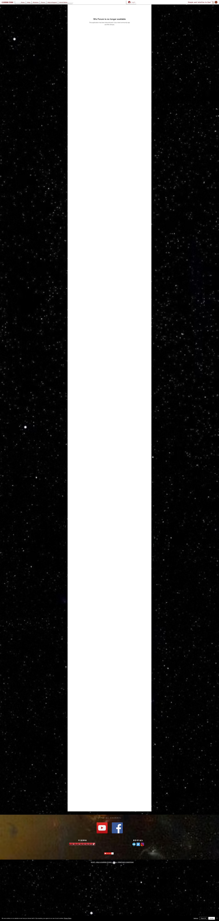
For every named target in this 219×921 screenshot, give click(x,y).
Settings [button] (196, 918)
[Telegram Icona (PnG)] (134, 844)
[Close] (217, 918)
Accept (211, 918)
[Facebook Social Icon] (117, 827)
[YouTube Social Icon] (102, 827)
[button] (215, 2)
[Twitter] (138, 844)
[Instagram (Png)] (142, 844)
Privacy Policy (67, 918)
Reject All (203, 918)
